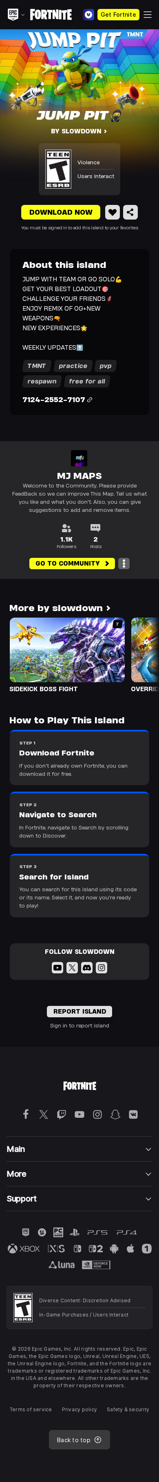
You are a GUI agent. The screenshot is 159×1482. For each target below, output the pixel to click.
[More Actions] (124, 563)
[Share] (130, 212)
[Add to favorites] (112, 212)
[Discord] (87, 967)
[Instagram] (101, 967)
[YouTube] (57, 967)
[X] (72, 967)
